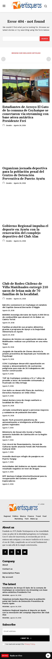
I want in (25, 638)
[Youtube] (24, 552)
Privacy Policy (29, 644)
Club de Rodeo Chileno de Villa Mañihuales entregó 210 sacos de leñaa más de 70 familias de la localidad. (25, 288)
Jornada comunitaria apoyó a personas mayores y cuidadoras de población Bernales (25, 411)
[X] (18, 552)
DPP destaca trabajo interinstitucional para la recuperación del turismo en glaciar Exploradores (24, 478)
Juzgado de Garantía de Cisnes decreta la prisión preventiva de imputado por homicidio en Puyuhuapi (25, 353)
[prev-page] (3, 59)
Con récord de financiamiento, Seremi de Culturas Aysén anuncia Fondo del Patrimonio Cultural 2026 (24, 446)
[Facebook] (5, 552)
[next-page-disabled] (48, 59)
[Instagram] (11, 552)
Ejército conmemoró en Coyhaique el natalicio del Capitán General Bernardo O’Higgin (24, 306)
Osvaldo (9, 125)
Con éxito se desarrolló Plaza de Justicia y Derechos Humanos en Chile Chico (23, 391)
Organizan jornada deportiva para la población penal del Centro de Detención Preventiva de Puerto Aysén (24, 173)
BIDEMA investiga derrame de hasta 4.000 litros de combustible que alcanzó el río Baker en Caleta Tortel (25, 317)
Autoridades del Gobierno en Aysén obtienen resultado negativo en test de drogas (24, 467)
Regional (5, 595)
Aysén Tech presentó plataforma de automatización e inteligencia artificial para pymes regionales (23, 422)
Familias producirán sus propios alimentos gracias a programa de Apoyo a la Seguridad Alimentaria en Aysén (23, 329)
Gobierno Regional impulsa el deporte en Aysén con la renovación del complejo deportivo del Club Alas (25, 231)
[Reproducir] (48, 655)
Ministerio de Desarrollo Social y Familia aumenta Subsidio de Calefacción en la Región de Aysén (24, 434)
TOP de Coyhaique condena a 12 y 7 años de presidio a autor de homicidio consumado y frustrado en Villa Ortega (23, 380)
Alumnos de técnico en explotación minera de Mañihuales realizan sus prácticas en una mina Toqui (24, 341)
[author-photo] (4, 125)
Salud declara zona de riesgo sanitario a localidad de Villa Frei (21, 401)
